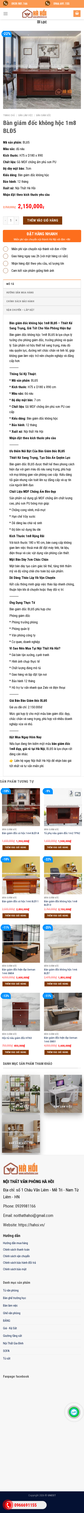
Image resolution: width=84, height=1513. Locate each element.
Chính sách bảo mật (15, 1269)
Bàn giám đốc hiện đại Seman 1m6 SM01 (60, 1039)
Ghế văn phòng (11, 1313)
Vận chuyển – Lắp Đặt (20, 309)
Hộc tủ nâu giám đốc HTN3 (17, 1037)
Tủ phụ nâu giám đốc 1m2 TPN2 (62, 833)
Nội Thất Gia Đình (13, 1343)
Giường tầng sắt (12, 1336)
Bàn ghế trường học (14, 1298)
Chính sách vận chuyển (16, 1256)
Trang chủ (9, 115)
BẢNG (6, 1320)
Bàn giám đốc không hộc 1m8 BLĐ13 (60, 903)
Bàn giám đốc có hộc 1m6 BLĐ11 (20, 901)
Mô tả (10, 283)
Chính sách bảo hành (20, 301)
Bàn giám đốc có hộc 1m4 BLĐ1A (20, 833)
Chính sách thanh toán (16, 1249)
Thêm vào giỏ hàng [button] (15, 847)
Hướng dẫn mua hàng (20, 292)
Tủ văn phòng (11, 1290)
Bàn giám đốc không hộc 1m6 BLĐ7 (60, 971)
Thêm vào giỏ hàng (42, 220)
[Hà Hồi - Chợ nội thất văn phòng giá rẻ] (34, 13)
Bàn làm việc (25, 115)
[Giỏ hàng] (77, 13)
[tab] (42, 284)
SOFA (6, 1351)
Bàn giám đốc (43, 115)
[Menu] (5, 14)
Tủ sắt (6, 1358)
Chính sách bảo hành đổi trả (19, 1263)
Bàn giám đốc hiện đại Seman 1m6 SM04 (18, 971)
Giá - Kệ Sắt (10, 1328)
